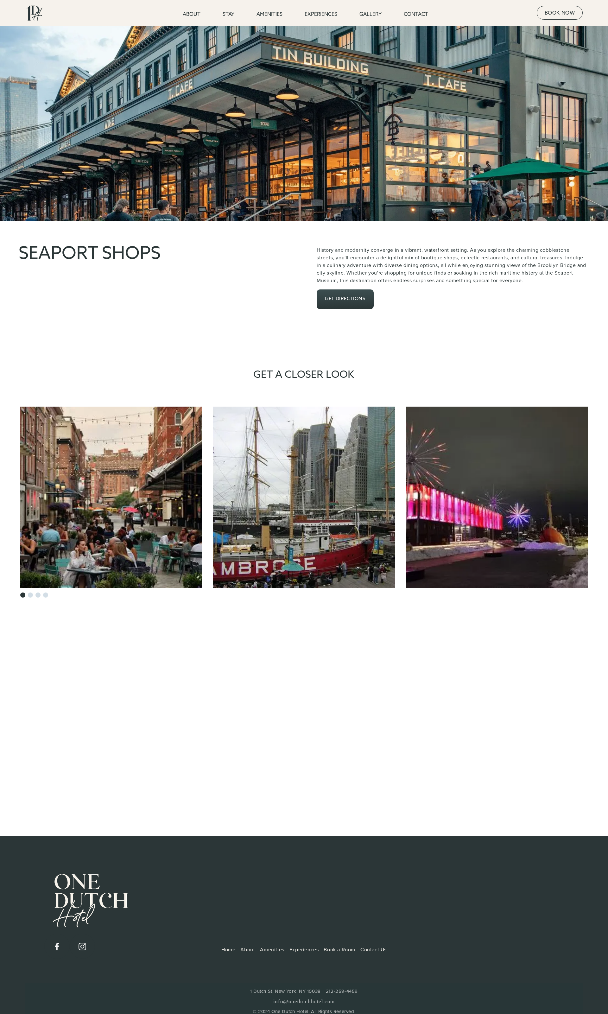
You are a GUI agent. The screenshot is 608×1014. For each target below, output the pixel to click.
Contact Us (373, 949)
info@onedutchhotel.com (304, 1001)
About (247, 949)
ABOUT (191, 14)
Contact (416, 14)
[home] (49, 13)
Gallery (370, 14)
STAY (228, 14)
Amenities (272, 949)
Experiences (304, 949)
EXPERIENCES (321, 14)
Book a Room (339, 949)
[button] (22, 595)
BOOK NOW (560, 13)
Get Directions (345, 299)
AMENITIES (269, 14)
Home (228, 949)
